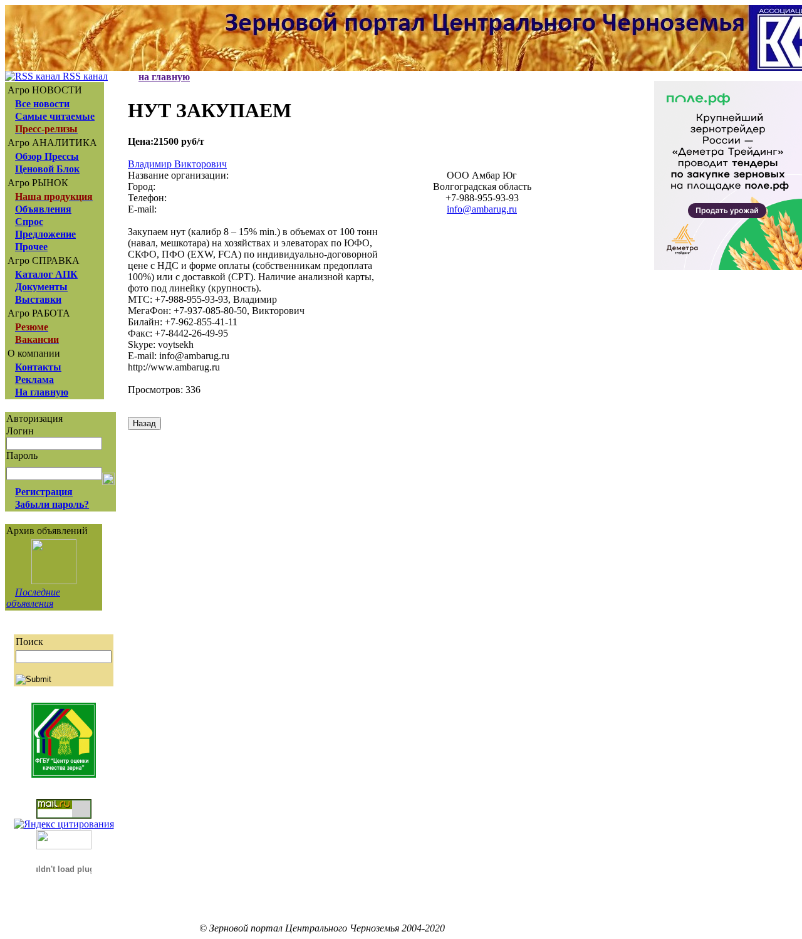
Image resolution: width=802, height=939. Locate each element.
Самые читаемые (55, 116)
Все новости (42, 103)
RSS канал (84, 76)
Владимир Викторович (177, 164)
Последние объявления (33, 598)
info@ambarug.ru (482, 209)
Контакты (38, 367)
